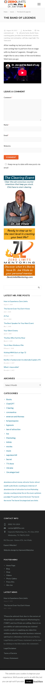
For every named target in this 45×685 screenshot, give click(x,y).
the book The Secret (31, 497)
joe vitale (18, 35)
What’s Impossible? (11, 367)
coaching (7, 35)
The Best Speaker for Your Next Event (19, 323)
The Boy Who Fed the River (14, 338)
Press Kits (10, 582)
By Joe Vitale (27, 30)
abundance (8, 482)
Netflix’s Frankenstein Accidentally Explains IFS (22, 360)
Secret (21, 497)
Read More (38, 681)
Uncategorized (25, 500)
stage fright (32, 38)
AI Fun (6, 316)
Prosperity (15, 497)
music (32, 493)
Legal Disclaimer (10, 648)
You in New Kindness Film (14, 345)
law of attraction (26, 35)
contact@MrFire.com (16, 528)
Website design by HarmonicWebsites (19, 550)
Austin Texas (34, 33)
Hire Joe (9, 585)
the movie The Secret (11, 500)
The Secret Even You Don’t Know (17, 309)
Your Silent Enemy (11, 330)
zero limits (34, 500)
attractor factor (24, 33)
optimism (37, 493)
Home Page (10, 565)
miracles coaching (10, 493)
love (28, 489)
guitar (12, 35)
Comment (8, 97)
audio (11, 486)
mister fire (20, 493)
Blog (8, 569)
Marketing (34, 489)
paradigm (7, 497)
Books (16, 486)
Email (6, 135)
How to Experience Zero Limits (16, 301)
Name (6, 125)
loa (25, 489)
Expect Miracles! (10, 545)
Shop (8, 572)
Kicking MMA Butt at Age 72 (15, 352)
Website (7, 146)
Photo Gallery (11, 578)
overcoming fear (15, 38)
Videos (9, 575)
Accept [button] (29, 681)
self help (25, 38)
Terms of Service (10, 653)
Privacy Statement (11, 658)
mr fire (27, 493)
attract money (17, 482)
